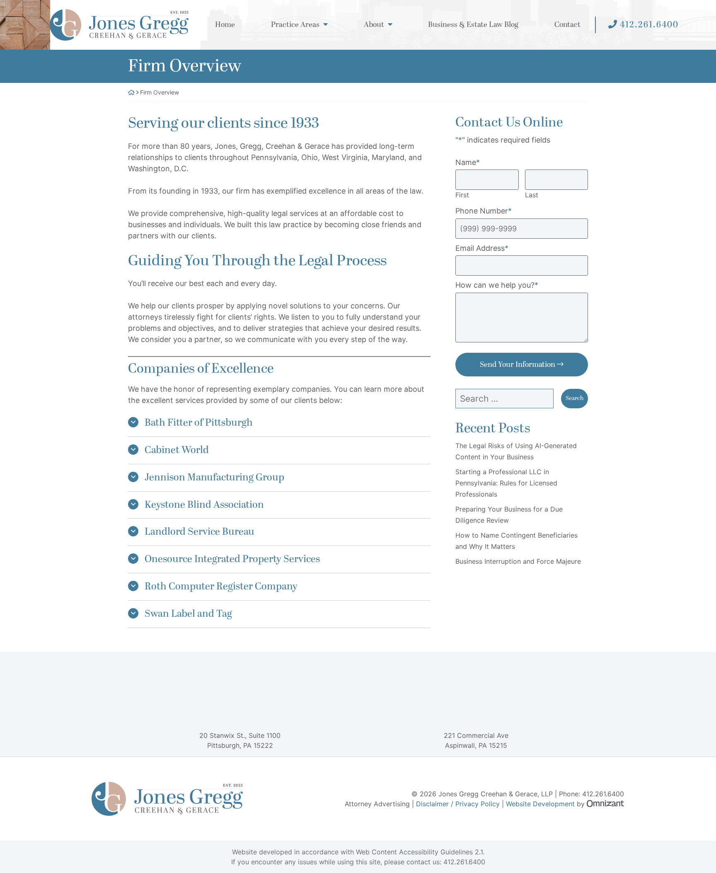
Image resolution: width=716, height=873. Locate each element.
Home (225, 25)
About (374, 25)
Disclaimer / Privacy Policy (458, 804)
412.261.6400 (649, 24)
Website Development (540, 804)
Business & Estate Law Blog (473, 25)
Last (531, 195)
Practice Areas (295, 25)
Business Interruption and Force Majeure (518, 561)
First (462, 195)
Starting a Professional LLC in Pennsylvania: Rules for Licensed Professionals (506, 483)
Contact (567, 25)
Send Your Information (517, 364)
